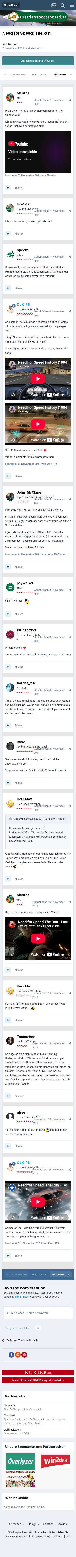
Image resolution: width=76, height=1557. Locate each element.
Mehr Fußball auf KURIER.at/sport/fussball (38, 1380)
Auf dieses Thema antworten (38, 61)
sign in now (21, 1296)
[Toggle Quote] (11, 818)
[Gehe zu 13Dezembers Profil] (10, 634)
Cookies (62, 1524)
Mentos (12, 44)
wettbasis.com (12, 1429)
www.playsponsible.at (49, 1536)
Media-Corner (35, 48)
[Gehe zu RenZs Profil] (10, 746)
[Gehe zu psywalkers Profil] (10, 587)
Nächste (60, 74)
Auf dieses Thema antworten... (30, 1313)
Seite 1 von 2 (39, 74)
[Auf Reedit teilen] (18, 1355)
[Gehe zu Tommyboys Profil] (10, 1041)
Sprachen (15, 1524)
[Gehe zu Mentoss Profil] (10, 97)
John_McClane (29, 492)
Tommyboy (26, 1036)
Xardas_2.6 (26, 683)
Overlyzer (9, 1415)
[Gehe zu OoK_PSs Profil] (10, 309)
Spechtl (23, 250)
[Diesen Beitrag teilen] (70, 100)
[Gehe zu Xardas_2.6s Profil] (10, 687)
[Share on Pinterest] (24, 1355)
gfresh (22, 1112)
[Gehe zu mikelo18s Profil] (10, 208)
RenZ (21, 742)
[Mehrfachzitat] (8, 187)
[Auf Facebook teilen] (11, 1355)
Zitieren (19, 187)
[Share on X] (5, 1355)
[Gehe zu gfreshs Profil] (10, 1117)
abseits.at (10, 1405)
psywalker (25, 583)
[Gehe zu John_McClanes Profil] (10, 497)
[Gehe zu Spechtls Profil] (10, 254)
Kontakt (48, 1524)
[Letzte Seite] (71, 74)
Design (32, 1524)
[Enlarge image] (44, 450)
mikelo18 (23, 204)
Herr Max (24, 799)
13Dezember (27, 630)
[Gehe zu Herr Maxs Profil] (10, 803)
